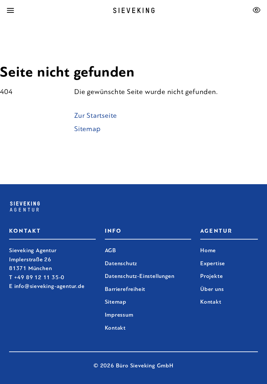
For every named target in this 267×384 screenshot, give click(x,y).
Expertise (212, 263)
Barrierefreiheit (125, 289)
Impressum (119, 314)
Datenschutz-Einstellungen (140, 276)
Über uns (212, 289)
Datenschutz (121, 263)
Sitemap (87, 129)
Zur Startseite (95, 115)
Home (208, 250)
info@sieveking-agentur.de (49, 286)
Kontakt (210, 301)
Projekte (211, 276)
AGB (110, 250)
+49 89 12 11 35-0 (39, 277)
